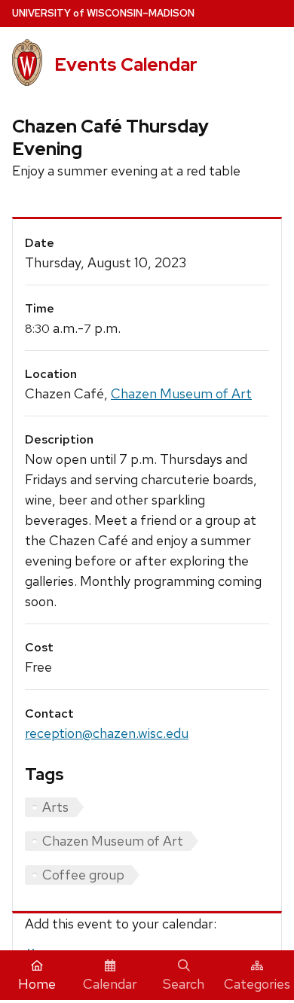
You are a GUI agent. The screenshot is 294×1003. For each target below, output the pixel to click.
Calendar (110, 983)
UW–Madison (103, 13)
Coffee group (83, 874)
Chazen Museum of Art (181, 393)
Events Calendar (126, 64)
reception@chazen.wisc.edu (106, 733)
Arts (55, 807)
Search (183, 983)
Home (37, 983)
